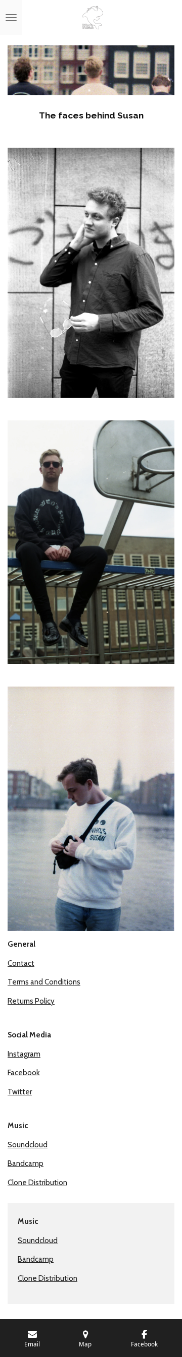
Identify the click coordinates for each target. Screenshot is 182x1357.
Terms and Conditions (44, 981)
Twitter (20, 1091)
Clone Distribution (37, 1182)
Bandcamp (25, 1163)
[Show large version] (91, 272)
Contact (21, 963)
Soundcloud (28, 1144)
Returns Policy (31, 1001)
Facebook (24, 1072)
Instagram (24, 1054)
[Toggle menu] (11, 17)
